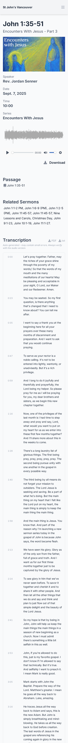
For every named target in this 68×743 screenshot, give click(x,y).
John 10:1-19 (22, 223)
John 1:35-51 (16, 185)
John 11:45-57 (21, 213)
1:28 (10, 451)
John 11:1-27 (41, 223)
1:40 (10, 479)
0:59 (10, 380)
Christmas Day (42, 218)
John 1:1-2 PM (13, 208)
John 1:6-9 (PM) (36, 208)
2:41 (10, 620)
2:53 (10, 653)
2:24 (10, 578)
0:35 (10, 322)
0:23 (10, 298)
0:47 (10, 356)
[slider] (22, 152)
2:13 (10, 549)
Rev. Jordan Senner (20, 81)
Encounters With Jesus (23, 118)
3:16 (10, 706)
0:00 (10, 256)
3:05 (10, 681)
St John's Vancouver (17, 7)
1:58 (10, 521)
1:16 (10, 413)
